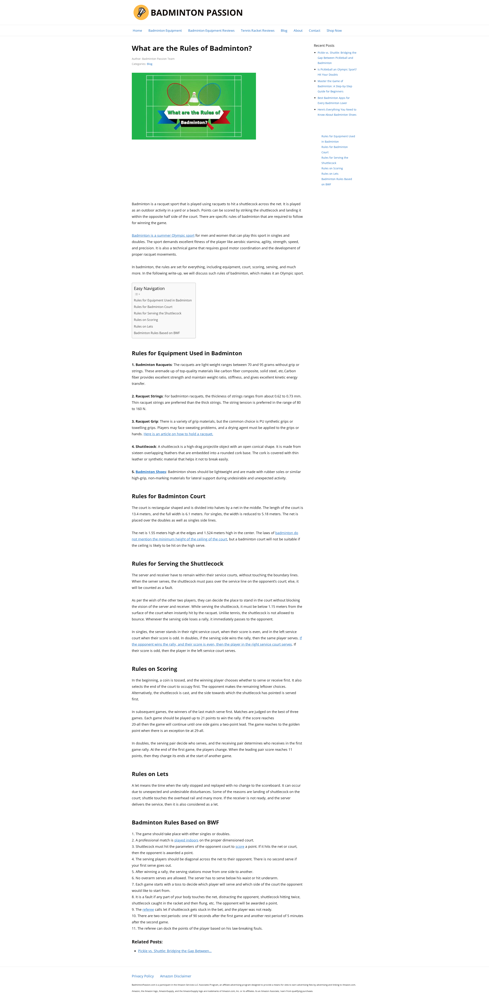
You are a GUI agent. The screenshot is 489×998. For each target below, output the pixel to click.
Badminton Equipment (165, 30)
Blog (284, 30)
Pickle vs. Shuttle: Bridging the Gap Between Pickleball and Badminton (337, 58)
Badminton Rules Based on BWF (157, 333)
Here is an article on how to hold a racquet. (178, 434)
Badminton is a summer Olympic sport (163, 235)
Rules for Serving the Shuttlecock (157, 313)
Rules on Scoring (146, 320)
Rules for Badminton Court (153, 307)
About (298, 30)
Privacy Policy (143, 976)
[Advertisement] (218, 172)
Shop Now (334, 30)
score (240, 846)
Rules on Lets (143, 326)
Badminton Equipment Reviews (211, 30)
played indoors (186, 840)
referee (148, 909)
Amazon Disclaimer (175, 976)
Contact (314, 30)
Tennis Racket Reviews (257, 30)
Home (137, 30)
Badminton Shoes (151, 471)
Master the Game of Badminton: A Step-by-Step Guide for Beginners (335, 86)
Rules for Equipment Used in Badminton (163, 300)
